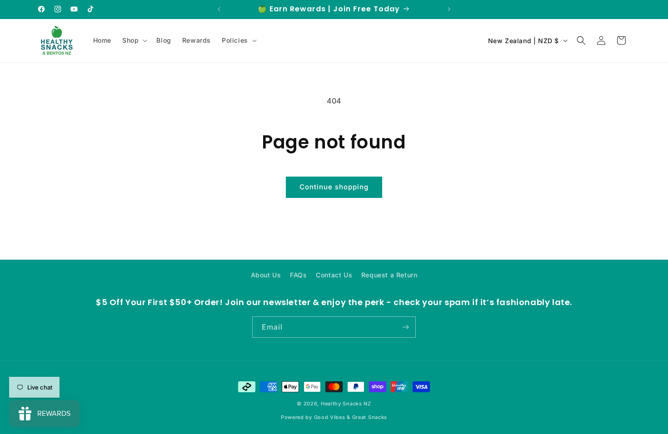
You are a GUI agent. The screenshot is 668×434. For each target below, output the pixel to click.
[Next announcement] (449, 9)
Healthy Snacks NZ (346, 403)
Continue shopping (334, 186)
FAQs (298, 275)
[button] (134, 40)
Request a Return (389, 275)
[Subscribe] (405, 327)
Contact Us (334, 275)
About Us (266, 275)
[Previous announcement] (219, 9)
